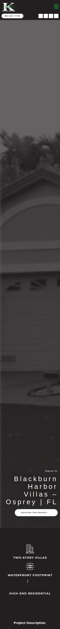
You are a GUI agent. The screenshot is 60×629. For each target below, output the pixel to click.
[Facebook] (40, 16)
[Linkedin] (56, 16)
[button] (56, 6)
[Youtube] (46, 16)
